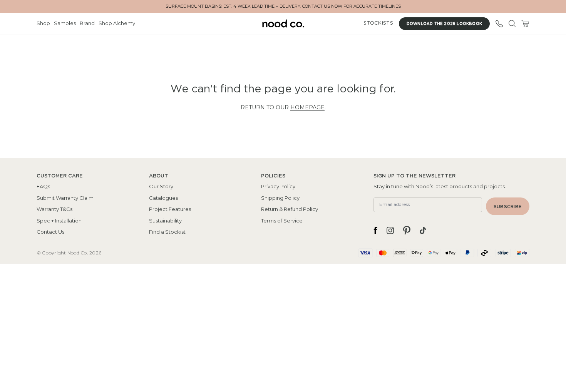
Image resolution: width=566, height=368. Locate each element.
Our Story (161, 186)
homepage (307, 107)
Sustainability (165, 220)
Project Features (170, 209)
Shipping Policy (280, 198)
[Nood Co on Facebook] (375, 230)
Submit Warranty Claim (65, 198)
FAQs (43, 186)
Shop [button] (43, 23)
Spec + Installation (59, 220)
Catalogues (163, 198)
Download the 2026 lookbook (444, 24)
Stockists (378, 23)
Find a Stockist (167, 232)
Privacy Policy (278, 186)
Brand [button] (87, 23)
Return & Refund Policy (289, 209)
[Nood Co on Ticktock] (423, 230)
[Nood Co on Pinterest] (406, 230)
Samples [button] (65, 23)
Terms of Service (282, 220)
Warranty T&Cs (54, 209)
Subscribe (508, 206)
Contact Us (50, 232)
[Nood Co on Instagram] (390, 230)
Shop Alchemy (117, 23)
